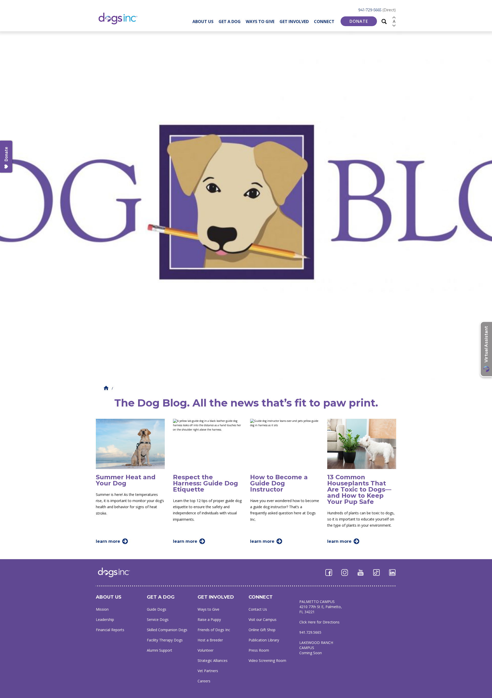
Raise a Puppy (209, 619)
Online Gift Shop (262, 629)
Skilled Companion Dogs (167, 629)
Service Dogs (158, 619)
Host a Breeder (210, 640)
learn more (108, 541)
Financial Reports (110, 629)
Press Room (259, 650)
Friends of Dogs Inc (214, 629)
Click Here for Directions (319, 622)
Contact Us (258, 609)
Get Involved (294, 21)
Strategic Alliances (213, 660)
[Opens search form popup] (384, 21)
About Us (202, 21)
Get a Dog (230, 21)
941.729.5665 (310, 632)
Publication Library (264, 640)
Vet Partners (208, 670)
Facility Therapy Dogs (165, 640)
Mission (102, 609)
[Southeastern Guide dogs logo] (122, 18)
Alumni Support (159, 650)
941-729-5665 (377, 10)
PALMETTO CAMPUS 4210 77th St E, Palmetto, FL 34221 (320, 606)
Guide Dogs (156, 609)
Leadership (105, 619)
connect (261, 597)
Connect (324, 21)
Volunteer (205, 650)
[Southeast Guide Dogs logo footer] (117, 572)
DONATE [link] (359, 21)
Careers (204, 681)
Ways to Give (260, 21)
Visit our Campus (262, 619)
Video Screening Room (267, 660)
